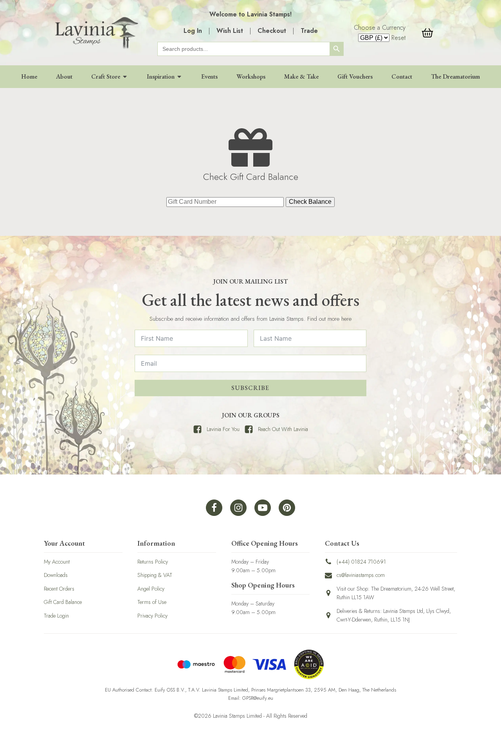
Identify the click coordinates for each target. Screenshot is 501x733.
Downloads (56, 575)
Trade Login (56, 616)
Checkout (272, 30)
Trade (309, 30)
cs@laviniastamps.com (361, 575)
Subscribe (250, 388)
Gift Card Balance (63, 602)
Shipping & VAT (154, 575)
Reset (398, 37)
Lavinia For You (223, 429)
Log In (193, 30)
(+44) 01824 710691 (361, 562)
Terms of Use (151, 602)
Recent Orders (59, 589)
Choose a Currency (379, 27)
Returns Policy (152, 562)
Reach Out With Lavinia (283, 429)
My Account (57, 562)
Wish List (229, 30)
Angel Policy (150, 589)
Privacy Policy (152, 616)
